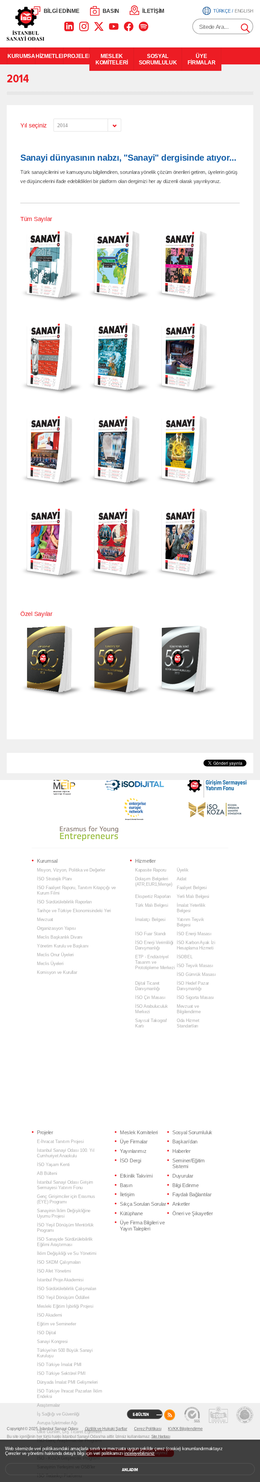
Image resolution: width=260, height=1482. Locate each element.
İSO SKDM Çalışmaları (59, 1262)
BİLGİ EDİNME (62, 11)
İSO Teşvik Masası (195, 965)
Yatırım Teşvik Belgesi (190, 922)
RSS (169, 1414)
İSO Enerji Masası (194, 933)
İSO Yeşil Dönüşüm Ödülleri (63, 1297)
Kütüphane (131, 1213)
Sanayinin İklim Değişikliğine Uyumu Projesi (63, 1213)
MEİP (64, 783)
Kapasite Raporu (150, 870)
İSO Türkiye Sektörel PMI (61, 1373)
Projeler (45, 1132)
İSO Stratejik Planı (54, 878)
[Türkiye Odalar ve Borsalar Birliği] (244, 1414)
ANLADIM (130, 1470)
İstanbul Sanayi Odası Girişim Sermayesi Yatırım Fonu (65, 1185)
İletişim (127, 1194)
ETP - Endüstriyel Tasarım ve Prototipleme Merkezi (155, 962)
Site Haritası (160, 1436)
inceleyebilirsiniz (139, 1453)
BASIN (111, 11)
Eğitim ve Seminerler (56, 1323)
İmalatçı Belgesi (150, 919)
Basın (126, 1185)
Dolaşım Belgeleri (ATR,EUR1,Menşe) (153, 881)
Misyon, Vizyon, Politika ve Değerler (71, 870)
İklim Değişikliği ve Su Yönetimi (66, 1253)
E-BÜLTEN (141, 1414)
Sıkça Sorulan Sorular (143, 1204)
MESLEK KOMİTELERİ (111, 59)
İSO (43, 24)
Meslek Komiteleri (139, 1132)
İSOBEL (184, 956)
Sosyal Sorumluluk (192, 1132)
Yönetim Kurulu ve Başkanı (62, 945)
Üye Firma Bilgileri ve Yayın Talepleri (142, 1225)
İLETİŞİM (153, 11)
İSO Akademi (49, 1315)
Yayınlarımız (133, 1151)
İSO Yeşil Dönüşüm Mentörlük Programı (65, 1227)
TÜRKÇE (222, 11)
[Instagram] (84, 26)
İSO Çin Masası (150, 997)
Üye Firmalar (133, 1141)
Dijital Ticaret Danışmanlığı (147, 986)
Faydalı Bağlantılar (191, 1194)
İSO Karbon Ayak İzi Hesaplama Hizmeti (196, 945)
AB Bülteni (47, 1173)
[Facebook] (128, 26)
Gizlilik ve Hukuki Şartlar (106, 1428)
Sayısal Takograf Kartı (151, 1023)
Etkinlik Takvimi (136, 1176)
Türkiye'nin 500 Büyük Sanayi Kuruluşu (65, 1353)
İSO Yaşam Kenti (53, 1164)
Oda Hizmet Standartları (188, 1023)
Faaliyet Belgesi (192, 887)
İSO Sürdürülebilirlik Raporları (64, 901)
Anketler (181, 1204)
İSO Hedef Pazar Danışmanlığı (193, 986)
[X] (99, 26)
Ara (246, 28)
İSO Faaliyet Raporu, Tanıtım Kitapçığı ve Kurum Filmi (76, 890)
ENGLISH (244, 11)
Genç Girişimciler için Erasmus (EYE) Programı (66, 1199)
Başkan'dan (184, 1141)
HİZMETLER (49, 56)
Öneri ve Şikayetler (192, 1213)
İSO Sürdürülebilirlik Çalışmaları (66, 1288)
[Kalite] (191, 1414)
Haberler (181, 1151)
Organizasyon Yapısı (56, 928)
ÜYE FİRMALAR (201, 59)
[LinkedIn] (69, 26)
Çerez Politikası (147, 1428)
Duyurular (182, 1176)
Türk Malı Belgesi (151, 905)
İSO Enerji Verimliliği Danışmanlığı (154, 945)
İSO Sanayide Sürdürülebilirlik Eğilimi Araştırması (65, 1242)
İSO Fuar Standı (150, 933)
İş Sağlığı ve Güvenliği (58, 1414)
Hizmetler (145, 861)
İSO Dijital (46, 1332)
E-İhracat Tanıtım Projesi (60, 1141)
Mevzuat (45, 919)
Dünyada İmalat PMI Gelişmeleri (67, 1382)
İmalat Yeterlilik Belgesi (191, 908)
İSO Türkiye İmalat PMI (59, 1364)
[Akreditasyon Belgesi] (218, 1414)
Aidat (182, 878)
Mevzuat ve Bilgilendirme (189, 1009)
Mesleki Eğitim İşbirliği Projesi (65, 1306)
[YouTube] (113, 26)
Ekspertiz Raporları (153, 896)
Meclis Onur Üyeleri (55, 954)
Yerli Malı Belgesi (193, 896)
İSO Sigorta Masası (195, 997)
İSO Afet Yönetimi (54, 1271)
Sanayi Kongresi (52, 1341)
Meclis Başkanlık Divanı (60, 937)
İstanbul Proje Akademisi (60, 1279)
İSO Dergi (130, 1160)
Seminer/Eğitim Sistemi (188, 1163)
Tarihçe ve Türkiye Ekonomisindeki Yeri (74, 910)
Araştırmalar (48, 1405)
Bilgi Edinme (185, 1185)
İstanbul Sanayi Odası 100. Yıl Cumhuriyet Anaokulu (65, 1153)
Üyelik (182, 870)
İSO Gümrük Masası (196, 974)
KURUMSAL (21, 56)
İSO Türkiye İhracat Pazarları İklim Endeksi (69, 1393)
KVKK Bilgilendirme (185, 1428)
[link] (203, 782)
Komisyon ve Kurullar (57, 972)
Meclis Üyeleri (50, 963)
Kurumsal (47, 861)
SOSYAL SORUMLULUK (158, 59)
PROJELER (76, 56)
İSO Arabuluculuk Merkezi (151, 1009)
